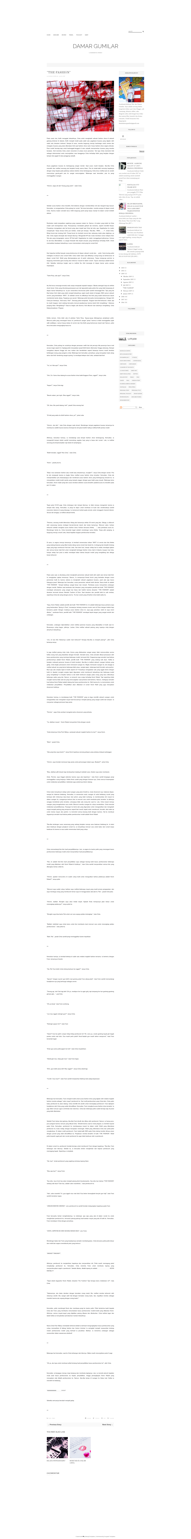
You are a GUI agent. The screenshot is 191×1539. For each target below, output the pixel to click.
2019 (122, 274)
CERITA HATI (123, 364)
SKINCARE (56, 35)
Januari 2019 (127, 294)
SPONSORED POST (124, 400)
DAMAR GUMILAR (95, 46)
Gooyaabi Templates (109, 1536)
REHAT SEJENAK (138, 393)
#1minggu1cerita (125, 350)
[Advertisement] (95, 19)
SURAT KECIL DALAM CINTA (78, 1462)
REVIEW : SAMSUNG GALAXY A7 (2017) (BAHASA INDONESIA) (135, 165)
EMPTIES (135, 373)
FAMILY (132, 377)
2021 (122, 271)
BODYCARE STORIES (125, 360)
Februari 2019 (127, 291)
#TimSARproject (124, 357)
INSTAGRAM (123, 139)
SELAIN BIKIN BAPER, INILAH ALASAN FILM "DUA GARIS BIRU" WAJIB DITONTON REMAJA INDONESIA (131, 208)
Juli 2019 (126, 285)
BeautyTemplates (90, 1536)
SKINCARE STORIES (136, 396)
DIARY (86, 35)
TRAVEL (71, 35)
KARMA (130, 244)
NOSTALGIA (123, 387)
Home (48, 35)
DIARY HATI (134, 370)
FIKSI (53, 1418)
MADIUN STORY (136, 380)
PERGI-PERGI (132, 387)
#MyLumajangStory (126, 354)
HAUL (127, 380)
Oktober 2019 (127, 276)
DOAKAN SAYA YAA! (134, 227)
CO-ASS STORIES (124, 370)
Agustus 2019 (127, 282)
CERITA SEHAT (132, 364)
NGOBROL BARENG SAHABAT (127, 383)
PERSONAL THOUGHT (125, 393)
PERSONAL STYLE (136, 390)
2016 (122, 302)
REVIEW (64, 35)
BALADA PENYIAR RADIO (56, 1461)
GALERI (122, 380)
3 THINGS (134, 357)
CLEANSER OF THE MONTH (127, 367)
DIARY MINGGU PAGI (125, 373)
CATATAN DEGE (137, 360)
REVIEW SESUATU (124, 396)
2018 (122, 297)
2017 (122, 300)
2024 (122, 268)
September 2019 (128, 279)
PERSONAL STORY (124, 390)
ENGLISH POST (124, 377)
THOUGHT (79, 35)
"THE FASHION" (128, 288)
